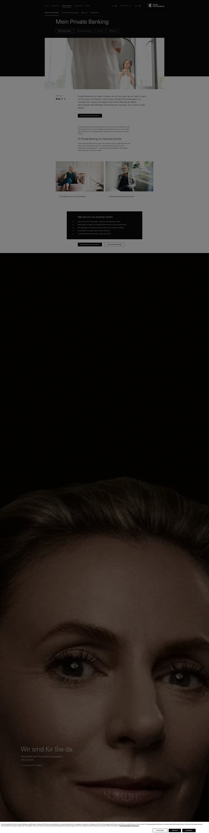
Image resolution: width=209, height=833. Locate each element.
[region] (104, 827)
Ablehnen (175, 830)
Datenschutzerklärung (125, 826)
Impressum (136, 826)
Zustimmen (189, 830)
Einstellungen (160, 830)
